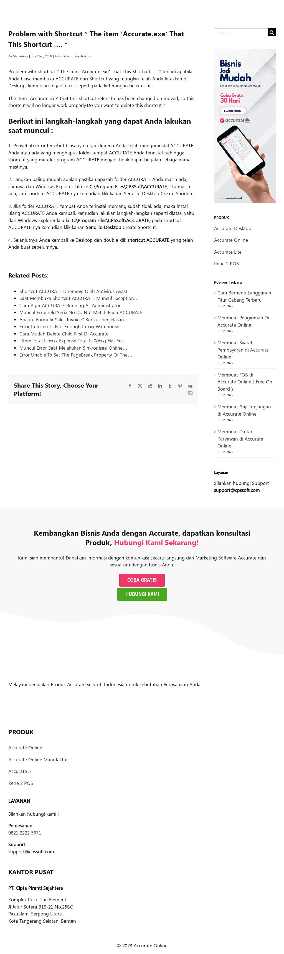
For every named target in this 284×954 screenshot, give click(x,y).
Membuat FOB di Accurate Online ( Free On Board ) (244, 382)
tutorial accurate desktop (73, 56)
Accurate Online (231, 240)
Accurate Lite (228, 252)
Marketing (20, 56)
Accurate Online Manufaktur (38, 759)
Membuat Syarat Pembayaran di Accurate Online (243, 349)
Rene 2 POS (226, 263)
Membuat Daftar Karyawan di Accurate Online (240, 438)
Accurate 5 (19, 771)
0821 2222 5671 (24, 833)
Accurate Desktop (232, 228)
